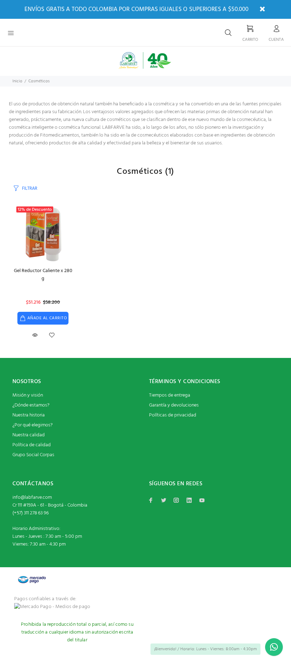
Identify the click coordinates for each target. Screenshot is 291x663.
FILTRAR (29, 188)
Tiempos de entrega (169, 395)
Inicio (17, 81)
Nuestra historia (28, 415)
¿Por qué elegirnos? (32, 425)
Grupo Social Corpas (33, 455)
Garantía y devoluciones (174, 405)
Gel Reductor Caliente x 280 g (43, 275)
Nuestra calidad (28, 435)
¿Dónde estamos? (30, 405)
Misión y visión (27, 395)
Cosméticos (39, 81)
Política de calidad (31, 445)
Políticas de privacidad (172, 415)
